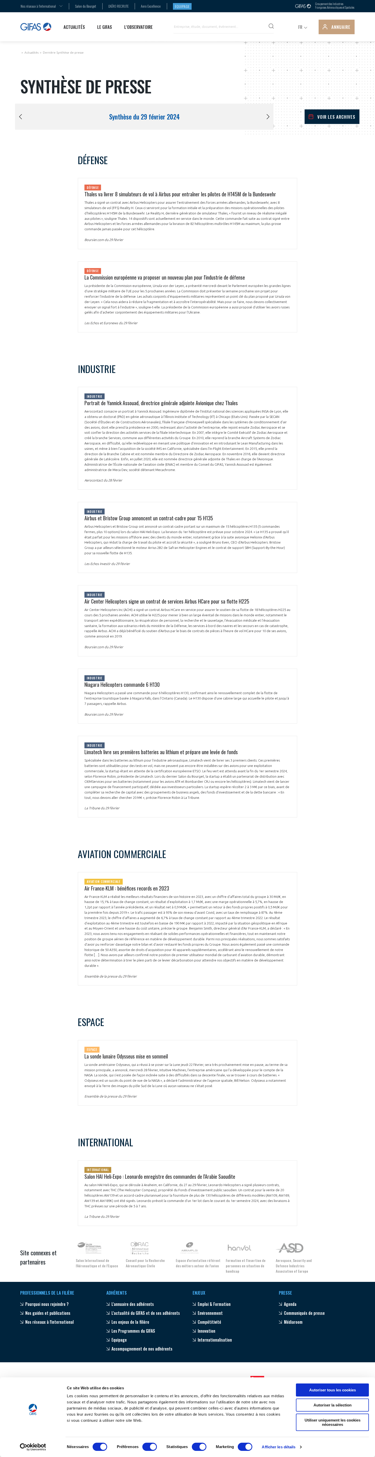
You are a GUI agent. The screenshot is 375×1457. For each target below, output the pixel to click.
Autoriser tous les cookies (332, 1390)
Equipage (182, 6)
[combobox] (38, 6)
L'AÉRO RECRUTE (118, 6)
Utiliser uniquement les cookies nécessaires (332, 1422)
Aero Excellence (151, 6)
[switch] (149, 1447)
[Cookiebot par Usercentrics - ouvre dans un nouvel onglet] (33, 1447)
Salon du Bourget (85, 6)
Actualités (31, 52)
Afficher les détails (278, 1447)
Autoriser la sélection (333, 1405)
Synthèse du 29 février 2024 (144, 117)
